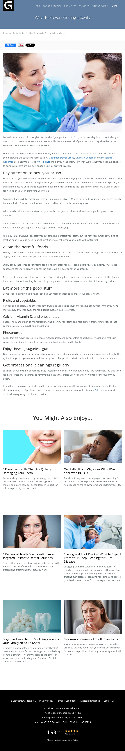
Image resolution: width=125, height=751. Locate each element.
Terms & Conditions (67, 700)
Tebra (75, 740)
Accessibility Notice (90, 700)
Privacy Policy (46, 700)
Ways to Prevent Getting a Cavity (51, 33)
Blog (31, 33)
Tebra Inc (31, 700)
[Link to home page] (7, 5)
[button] (120, 6)
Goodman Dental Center (14, 33)
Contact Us (109, 700)
